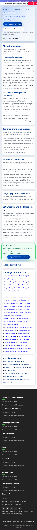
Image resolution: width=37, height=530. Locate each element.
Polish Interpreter (23, 321)
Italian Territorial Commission (13, 373)
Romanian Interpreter (11, 327)
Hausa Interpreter (24, 297)
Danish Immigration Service (13, 379)
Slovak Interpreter (10, 333)
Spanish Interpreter (10, 336)
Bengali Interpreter (10, 279)
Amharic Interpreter (10, 276)
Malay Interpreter (25, 312)
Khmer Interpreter (10, 309)
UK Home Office (9, 361)
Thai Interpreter (23, 342)
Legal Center (7, 521)
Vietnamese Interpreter (24, 348)
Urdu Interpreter (9, 348)
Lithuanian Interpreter (11, 312)
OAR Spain (12, 370)
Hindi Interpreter (24, 300)
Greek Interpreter (24, 294)
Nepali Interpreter (24, 318)
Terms (23, 521)
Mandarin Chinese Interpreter (13, 315)
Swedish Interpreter (10, 339)
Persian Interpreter (10, 321)
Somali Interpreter (23, 333)
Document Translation (9, 402)
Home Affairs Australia (11, 364)
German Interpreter (10, 294)
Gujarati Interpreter (10, 297)
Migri (16, 376)
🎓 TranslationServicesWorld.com (14, 4)
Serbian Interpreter (10, 330)
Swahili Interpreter (24, 336)
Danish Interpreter (10, 285)
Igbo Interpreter (25, 303)
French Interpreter (24, 291)
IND (12, 367)
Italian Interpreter (9, 306)
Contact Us (7, 1)
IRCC (24, 361)
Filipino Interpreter (24, 288)
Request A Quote (28, 1)
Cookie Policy (30, 521)
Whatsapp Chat (16, 1)
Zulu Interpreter (23, 351)
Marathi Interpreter (10, 318)
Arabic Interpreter (24, 276)
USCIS (18, 361)
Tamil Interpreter (24, 339)
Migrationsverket (21, 367)
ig (15, 508)
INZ (22, 364)
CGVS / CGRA (8, 382)
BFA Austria (27, 379)
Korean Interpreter (23, 309)
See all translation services (14, 29)
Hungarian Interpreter (11, 303)
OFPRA (6, 367)
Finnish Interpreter (10, 291)
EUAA (27, 373)
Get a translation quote (13, 24)
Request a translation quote (18, 257)
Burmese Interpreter (10, 282)
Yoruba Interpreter (10, 351)
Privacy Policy (16, 521)
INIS (21, 376)
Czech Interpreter (24, 282)
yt (20, 508)
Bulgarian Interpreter (25, 279)
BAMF (27, 364)
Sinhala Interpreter (24, 330)
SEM (5, 370)
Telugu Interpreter (10, 342)
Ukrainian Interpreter (24, 345)
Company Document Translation (13, 405)
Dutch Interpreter (23, 285)
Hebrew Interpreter (10, 300)
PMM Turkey (8, 376)
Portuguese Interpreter (11, 324)
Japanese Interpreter (24, 306)
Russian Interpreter (26, 327)
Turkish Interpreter (10, 345)
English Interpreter (10, 288)
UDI (30, 367)
